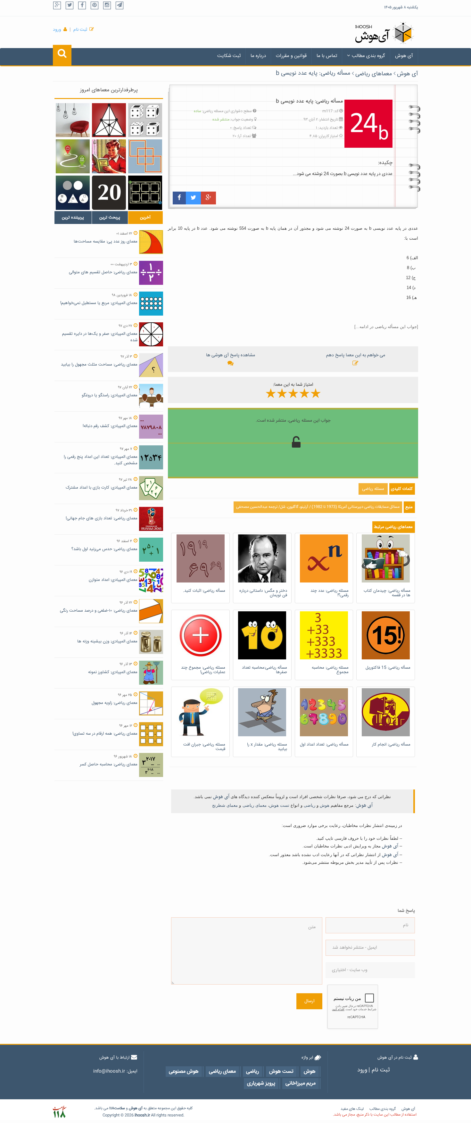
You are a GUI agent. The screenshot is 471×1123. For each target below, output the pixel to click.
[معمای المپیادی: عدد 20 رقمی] (109, 193)
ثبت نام (80, 29)
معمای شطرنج (225, 805)
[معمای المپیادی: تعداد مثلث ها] (109, 120)
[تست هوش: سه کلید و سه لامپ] (73, 120)
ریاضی (309, 805)
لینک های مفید (352, 1109)
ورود (57, 29)
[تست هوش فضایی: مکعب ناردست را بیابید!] (145, 120)
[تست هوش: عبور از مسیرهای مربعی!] (145, 156)
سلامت (119, 1108)
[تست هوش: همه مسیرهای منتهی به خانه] (145, 193)
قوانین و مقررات (291, 56)
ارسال (309, 1001)
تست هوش (279, 805)
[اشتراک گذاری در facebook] (179, 198)
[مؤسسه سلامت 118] (59, 1112)
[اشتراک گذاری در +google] (208, 198)
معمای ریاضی (255, 805)
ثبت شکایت (229, 56)
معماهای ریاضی (373, 74)
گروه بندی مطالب (368, 56)
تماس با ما (327, 56)
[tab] (73, 217)
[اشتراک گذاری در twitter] (193, 198)
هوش (324, 805)
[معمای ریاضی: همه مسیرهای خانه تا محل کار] (73, 156)
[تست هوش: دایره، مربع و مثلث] (73, 193)
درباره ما (258, 56)
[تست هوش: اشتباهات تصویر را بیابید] (109, 156)
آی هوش (404, 56)
